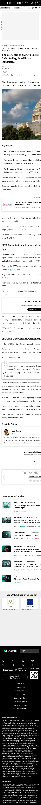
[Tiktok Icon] (35, 665)
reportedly (6, 258)
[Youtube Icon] (35, 660)
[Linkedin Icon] (25, 660)
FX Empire (5, 46)
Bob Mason (16, 431)
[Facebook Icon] (16, 660)
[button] (3, 3)
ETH (11, 269)
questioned (30, 383)
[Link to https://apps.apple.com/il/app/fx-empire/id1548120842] (8, 670)
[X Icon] (6, 660)
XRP (16, 221)
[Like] (34, 462)
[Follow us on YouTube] (36, 7)
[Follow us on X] (29, 7)
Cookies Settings (20, 698)
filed (32, 291)
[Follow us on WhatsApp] (32, 7)
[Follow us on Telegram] (39, 7)
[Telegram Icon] (16, 665)
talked (28, 344)
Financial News (16, 46)
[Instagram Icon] (6, 665)
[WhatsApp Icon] (25, 665)
